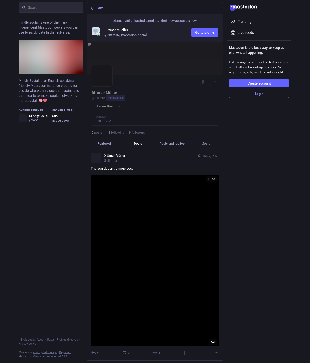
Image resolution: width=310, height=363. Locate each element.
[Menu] (214, 82)
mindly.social (116, 97)
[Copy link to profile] (204, 82)
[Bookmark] (186, 353)
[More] (216, 353)
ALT (213, 341)
